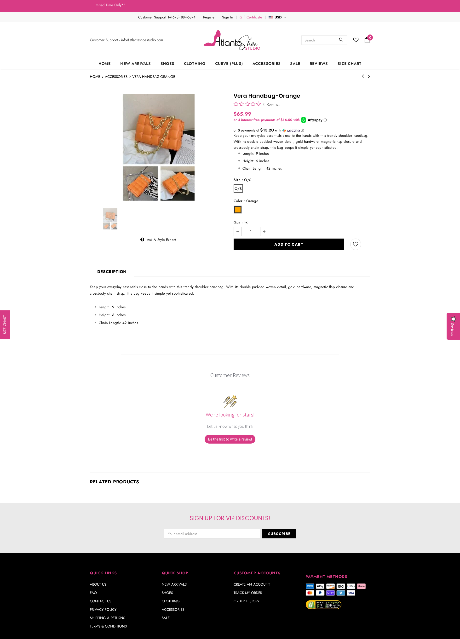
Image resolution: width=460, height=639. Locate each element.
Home (95, 76)
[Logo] (232, 40)
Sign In (227, 17)
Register (209, 17)
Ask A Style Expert (161, 239)
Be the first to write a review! (230, 439)
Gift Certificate (251, 17)
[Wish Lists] (355, 244)
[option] (158, 147)
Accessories (116, 76)
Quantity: (241, 222)
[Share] (367, 244)
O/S (238, 188)
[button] (302, 130)
